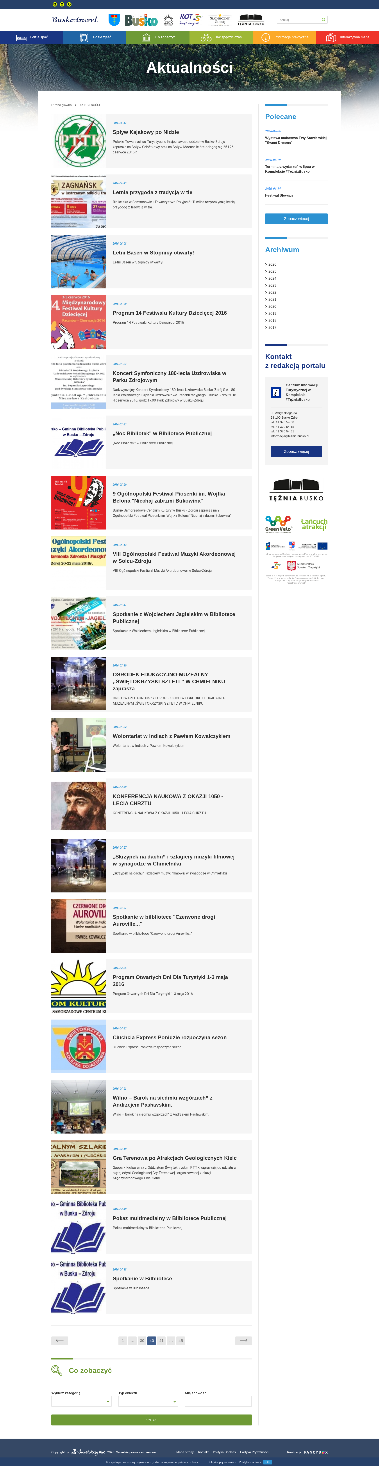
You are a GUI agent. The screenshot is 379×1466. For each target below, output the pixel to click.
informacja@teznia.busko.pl (290, 436)
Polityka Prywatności (254, 1452)
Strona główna (61, 105)
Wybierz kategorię (65, 1393)
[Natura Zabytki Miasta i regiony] (81, 1401)
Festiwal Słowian (279, 195)
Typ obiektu (127, 1393)
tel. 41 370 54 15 (282, 426)
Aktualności (90, 105)
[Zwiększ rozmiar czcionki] (55, 4)
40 (152, 1340)
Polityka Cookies (224, 1452)
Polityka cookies (250, 1462)
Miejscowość (195, 1393)
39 (142, 1340)
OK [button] (267, 1462)
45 (181, 1340)
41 (161, 1340)
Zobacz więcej (296, 219)
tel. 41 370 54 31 (282, 431)
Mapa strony (185, 1452)
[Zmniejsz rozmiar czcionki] (62, 4)
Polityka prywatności (221, 1462)
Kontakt (203, 1452)
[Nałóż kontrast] (69, 4)
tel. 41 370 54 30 (282, 422)
